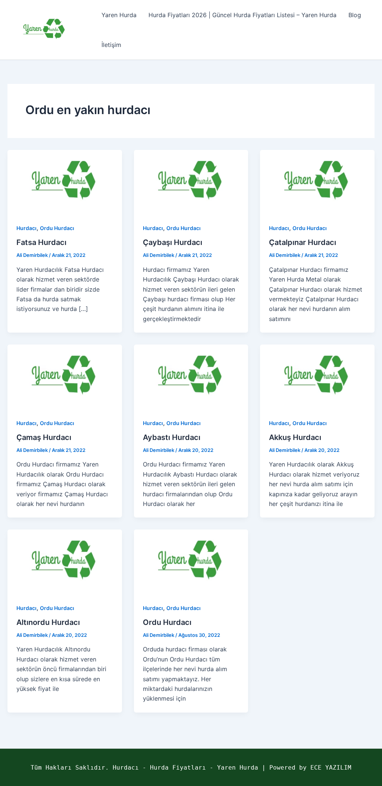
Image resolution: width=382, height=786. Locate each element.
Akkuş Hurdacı (295, 437)
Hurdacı (26, 228)
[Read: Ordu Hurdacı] (191, 561)
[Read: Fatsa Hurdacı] (64, 181)
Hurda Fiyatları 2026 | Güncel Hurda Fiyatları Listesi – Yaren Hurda (242, 15)
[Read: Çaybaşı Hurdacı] (191, 181)
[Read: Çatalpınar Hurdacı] (317, 181)
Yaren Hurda (119, 15)
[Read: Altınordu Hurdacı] (64, 561)
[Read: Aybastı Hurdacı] (191, 376)
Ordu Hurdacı (57, 228)
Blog (354, 15)
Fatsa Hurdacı (41, 242)
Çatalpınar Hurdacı (302, 242)
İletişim (111, 44)
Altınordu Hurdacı (48, 622)
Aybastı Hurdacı (171, 437)
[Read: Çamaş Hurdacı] (64, 376)
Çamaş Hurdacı (43, 437)
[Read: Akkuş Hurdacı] (317, 376)
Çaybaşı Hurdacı (172, 242)
